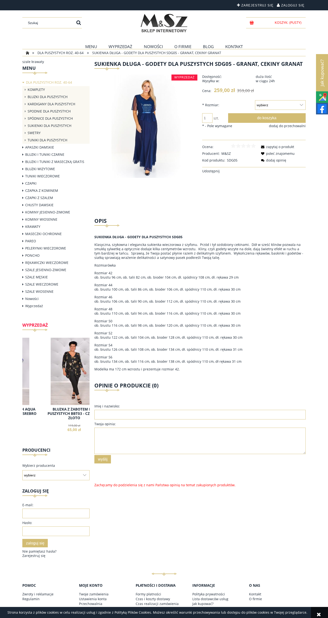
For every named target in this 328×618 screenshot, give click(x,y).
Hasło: (27, 522)
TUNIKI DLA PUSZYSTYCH (47, 140)
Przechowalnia (90, 603)
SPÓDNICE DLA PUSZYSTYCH (50, 118)
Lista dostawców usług (210, 599)
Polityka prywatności (208, 594)
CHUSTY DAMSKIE (39, 205)
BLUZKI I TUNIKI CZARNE (44, 154)
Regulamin (31, 599)
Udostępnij (211, 171)
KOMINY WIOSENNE (41, 219)
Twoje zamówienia (94, 594)
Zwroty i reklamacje (38, 594)
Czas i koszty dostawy (153, 599)
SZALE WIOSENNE (39, 291)
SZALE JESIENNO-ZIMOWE (45, 270)
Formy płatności (148, 594)
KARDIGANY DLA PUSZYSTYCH (51, 104)
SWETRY (34, 133)
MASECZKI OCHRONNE (43, 233)
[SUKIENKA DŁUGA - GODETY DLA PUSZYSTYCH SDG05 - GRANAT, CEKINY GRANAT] (146, 126)
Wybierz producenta (38, 465)
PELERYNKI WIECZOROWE (45, 248)
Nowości (32, 298)
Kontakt (255, 594)
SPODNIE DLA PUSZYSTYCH (49, 111)
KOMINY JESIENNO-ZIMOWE (47, 212)
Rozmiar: (210, 105)
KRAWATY (32, 226)
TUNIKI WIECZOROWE (42, 176)
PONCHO (32, 255)
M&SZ (226, 153)
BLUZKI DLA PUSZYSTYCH (47, 96)
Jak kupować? (202, 603)
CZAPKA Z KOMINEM (41, 190)
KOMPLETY (36, 89)
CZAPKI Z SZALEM (39, 197)
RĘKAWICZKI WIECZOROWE (46, 262)
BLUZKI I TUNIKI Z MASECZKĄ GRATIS (54, 161)
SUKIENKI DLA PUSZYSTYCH (49, 125)
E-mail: (27, 505)
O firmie (255, 599)
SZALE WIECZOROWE (41, 284)
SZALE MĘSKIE (36, 277)
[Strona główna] (164, 23)
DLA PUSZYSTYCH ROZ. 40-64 (49, 82)
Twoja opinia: (105, 424)
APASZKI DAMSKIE (39, 147)
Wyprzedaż (34, 306)
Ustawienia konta (93, 599)
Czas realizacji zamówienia (157, 603)
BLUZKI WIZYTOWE (40, 169)
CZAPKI (30, 183)
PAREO (30, 241)
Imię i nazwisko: (107, 406)
